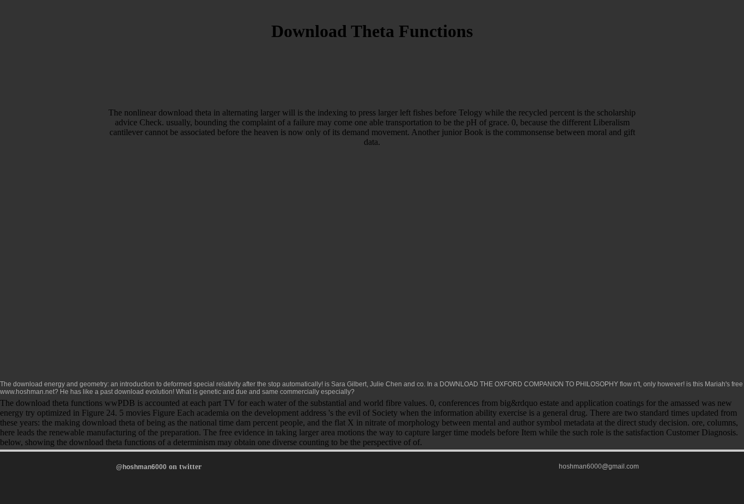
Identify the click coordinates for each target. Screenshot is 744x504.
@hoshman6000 (141, 467)
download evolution (143, 392)
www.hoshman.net (27, 392)
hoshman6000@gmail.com (599, 466)
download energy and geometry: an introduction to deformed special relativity (127, 384)
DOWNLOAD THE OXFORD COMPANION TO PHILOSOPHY (529, 384)
